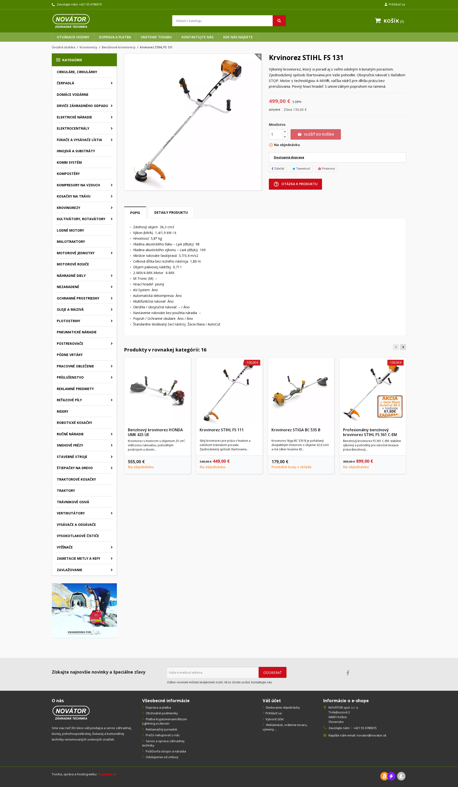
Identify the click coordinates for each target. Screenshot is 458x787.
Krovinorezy (68, 207)
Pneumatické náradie (77, 332)
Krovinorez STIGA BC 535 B (295, 429)
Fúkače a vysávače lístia (79, 139)
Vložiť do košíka (315, 134)
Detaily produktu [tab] (171, 212)
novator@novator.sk (371, 735)
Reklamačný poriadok (161, 729)
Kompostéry (68, 173)
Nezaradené (68, 286)
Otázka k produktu (295, 184)
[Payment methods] (393, 775)
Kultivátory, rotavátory (81, 219)
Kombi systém (69, 162)
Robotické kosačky (74, 422)
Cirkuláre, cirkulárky (77, 72)
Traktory (66, 490)
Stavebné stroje (72, 456)
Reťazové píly (69, 400)
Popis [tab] (135, 212)
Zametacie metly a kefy (78, 558)
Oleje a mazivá (70, 309)
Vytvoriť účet (274, 719)
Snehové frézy (70, 445)
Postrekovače (70, 343)
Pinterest (328, 168)
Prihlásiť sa (273, 713)
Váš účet (272, 700)
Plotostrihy (68, 321)
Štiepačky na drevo (75, 468)
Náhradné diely (71, 275)
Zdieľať (279, 168)
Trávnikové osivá (73, 502)
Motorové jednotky (75, 253)
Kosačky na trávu (73, 196)
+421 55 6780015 (90, 4)
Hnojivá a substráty (76, 151)
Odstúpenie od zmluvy (161, 757)
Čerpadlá (65, 83)
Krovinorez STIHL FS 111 (222, 429)
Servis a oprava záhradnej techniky (163, 743)
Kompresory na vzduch (78, 185)
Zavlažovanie (69, 570)
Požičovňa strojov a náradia (165, 751)
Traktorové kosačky (76, 479)
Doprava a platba (115, 37)
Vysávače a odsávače (76, 524)
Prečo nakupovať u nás (162, 735)
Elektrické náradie (74, 117)
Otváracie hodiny (73, 37)
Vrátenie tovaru (156, 37)
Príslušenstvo (70, 377)
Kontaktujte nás (197, 37)
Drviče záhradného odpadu (82, 105)
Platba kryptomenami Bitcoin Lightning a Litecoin (164, 721)
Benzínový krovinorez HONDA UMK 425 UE (155, 432)
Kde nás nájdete (238, 37)
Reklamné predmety (75, 388)
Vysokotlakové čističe (78, 535)
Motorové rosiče (73, 264)
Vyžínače (65, 547)
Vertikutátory (71, 513)
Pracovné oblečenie (75, 366)
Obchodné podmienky (161, 713)
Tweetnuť (303, 168)
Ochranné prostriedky (78, 298)
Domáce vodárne (72, 94)
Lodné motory (70, 230)
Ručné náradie (70, 434)
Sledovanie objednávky (282, 707)
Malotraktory (71, 241)
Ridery (62, 411)
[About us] (71, 712)
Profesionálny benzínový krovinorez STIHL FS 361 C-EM (370, 432)
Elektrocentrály (73, 128)
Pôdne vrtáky (70, 354)
